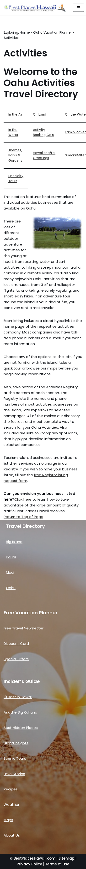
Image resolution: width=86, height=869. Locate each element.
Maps (8, 819)
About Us (12, 835)
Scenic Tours (15, 758)
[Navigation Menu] (78, 8)
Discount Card (16, 643)
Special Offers (16, 658)
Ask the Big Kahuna (20, 712)
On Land (39, 114)
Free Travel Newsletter (23, 628)
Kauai (11, 557)
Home (25, 32)
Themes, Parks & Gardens (15, 155)
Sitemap (66, 858)
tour (17, 368)
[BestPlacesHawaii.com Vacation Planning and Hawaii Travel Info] (35, 7)
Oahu (11, 587)
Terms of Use (57, 864)
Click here (23, 499)
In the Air (15, 114)
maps (52, 368)
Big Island (14, 541)
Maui (10, 572)
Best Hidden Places (21, 727)
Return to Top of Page (23, 516)
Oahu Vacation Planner (52, 32)
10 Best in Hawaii (18, 696)
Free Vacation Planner (31, 612)
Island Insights (16, 743)
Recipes (11, 789)
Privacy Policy (29, 864)
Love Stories (14, 773)
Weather (11, 804)
